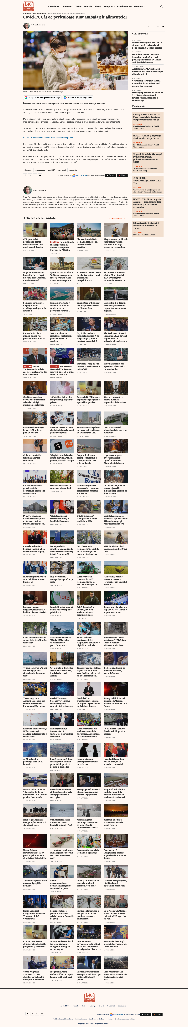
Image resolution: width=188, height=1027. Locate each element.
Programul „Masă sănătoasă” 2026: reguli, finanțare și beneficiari (61, 974)
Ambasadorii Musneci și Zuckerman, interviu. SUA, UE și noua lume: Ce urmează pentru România (61, 370)
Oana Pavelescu (39, 25)
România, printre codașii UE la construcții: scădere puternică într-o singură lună (35, 732)
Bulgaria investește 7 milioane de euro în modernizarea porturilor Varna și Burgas (60, 307)
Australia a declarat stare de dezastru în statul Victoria (113, 822)
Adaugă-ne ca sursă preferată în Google (44, 97)
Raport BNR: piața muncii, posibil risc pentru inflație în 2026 (34, 336)
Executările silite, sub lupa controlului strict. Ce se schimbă (114, 366)
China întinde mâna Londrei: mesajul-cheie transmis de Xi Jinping (34, 549)
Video (78, 6)
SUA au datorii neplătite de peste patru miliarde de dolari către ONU (88, 430)
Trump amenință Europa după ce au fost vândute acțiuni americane (115, 610)
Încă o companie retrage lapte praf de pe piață (61, 579)
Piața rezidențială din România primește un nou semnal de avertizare (87, 243)
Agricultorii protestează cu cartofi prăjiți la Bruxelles (35, 883)
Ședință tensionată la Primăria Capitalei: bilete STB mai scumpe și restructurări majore (116, 520)
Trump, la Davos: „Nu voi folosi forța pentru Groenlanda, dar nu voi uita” (35, 672)
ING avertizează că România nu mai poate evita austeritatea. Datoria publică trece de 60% (35, 520)
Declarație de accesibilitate (125, 1019)
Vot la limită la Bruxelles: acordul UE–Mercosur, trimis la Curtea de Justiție (61, 672)
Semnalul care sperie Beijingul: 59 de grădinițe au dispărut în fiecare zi (34, 307)
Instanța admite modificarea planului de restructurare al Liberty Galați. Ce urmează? (61, 550)
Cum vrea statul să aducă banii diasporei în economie (115, 430)
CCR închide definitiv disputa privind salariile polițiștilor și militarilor (34, 944)
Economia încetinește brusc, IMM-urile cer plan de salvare (33, 430)
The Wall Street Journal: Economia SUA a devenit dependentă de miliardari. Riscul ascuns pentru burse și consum (115, 337)
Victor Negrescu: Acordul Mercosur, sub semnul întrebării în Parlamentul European (34, 702)
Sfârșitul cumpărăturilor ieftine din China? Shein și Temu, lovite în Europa (62, 458)
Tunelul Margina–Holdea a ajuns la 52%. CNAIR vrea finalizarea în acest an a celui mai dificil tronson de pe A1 (88, 672)
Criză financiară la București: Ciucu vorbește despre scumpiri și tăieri (85, 611)
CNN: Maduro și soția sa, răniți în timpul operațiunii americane (115, 883)
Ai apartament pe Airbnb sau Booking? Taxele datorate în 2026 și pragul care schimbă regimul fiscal (116, 243)
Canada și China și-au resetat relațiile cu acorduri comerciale (114, 762)
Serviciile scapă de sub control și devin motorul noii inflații (88, 366)
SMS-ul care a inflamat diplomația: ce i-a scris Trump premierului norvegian (61, 793)
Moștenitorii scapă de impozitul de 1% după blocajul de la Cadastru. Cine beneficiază (34, 276)
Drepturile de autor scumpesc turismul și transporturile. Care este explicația (87, 459)
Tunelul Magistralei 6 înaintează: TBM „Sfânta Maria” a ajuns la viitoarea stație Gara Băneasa (115, 641)
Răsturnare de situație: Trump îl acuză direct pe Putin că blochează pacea (89, 975)
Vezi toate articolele (117, 219)
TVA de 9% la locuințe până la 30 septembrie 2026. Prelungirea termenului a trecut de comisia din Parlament (114, 276)
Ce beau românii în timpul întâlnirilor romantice (32, 458)
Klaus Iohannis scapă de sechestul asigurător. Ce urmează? (35, 640)
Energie (88, 6)
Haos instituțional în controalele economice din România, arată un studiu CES (88, 489)
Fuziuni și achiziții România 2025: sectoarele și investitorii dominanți (61, 732)
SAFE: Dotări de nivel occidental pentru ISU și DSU (115, 549)
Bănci (98, 6)
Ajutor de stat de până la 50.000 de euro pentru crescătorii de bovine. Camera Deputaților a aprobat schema (61, 276)
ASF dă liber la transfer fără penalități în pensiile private (62, 400)
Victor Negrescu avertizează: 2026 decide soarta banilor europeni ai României (33, 975)
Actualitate (53, 6)
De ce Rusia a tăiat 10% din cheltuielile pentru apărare (114, 731)
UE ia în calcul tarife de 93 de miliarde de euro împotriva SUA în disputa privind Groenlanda (35, 793)
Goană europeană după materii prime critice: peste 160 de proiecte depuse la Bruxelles (61, 763)
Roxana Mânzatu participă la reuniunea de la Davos (87, 762)
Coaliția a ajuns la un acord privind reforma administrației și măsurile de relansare (34, 401)
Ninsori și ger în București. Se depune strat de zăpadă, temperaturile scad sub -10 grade (88, 823)
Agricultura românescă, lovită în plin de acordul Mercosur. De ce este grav (61, 854)
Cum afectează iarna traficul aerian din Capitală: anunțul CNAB (61, 822)
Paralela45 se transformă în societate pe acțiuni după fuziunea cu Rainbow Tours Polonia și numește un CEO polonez (88, 702)
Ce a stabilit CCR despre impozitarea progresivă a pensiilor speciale (88, 400)
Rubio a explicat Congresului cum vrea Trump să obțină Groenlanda (34, 915)
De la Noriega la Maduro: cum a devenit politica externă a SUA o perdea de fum (115, 915)
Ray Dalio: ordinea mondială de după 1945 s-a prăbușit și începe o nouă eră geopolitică (88, 337)
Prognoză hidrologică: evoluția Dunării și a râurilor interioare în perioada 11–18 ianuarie (115, 793)
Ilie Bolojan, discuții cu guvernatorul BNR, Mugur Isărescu (114, 670)
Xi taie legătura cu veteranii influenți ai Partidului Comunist (59, 518)
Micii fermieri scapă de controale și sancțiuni (61, 486)
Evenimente (123, 6)
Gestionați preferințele (97, 1019)
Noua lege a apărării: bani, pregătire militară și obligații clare (34, 822)
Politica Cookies (81, 1019)
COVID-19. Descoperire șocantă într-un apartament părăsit (48, 138)
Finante (67, 6)
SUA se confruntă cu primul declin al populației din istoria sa (115, 400)
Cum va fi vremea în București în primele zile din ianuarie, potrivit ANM (115, 975)
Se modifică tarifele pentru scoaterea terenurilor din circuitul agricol (115, 580)
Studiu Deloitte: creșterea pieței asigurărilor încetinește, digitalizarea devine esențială (88, 641)
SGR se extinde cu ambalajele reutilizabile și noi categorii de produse (61, 337)
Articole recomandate (39, 13)
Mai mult (139, 6)
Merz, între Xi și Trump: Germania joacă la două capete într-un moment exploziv (115, 307)
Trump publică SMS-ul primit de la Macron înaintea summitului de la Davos (115, 702)
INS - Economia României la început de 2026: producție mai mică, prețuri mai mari (88, 550)
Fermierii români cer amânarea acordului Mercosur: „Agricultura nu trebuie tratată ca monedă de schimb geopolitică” (88, 732)
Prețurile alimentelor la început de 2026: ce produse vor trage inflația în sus (88, 915)
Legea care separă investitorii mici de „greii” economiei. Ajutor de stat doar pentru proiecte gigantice (113, 459)
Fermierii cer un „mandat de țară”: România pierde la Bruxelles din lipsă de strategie (87, 580)
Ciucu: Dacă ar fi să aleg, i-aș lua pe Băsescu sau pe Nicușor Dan (88, 305)
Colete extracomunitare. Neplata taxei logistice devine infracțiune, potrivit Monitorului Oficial (60, 884)
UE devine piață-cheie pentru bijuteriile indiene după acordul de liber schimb (115, 489)
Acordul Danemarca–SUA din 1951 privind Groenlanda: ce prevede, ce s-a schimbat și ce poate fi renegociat (61, 641)
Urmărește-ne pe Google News (80, 97)
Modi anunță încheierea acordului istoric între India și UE (34, 579)
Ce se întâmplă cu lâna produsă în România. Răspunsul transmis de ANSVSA (62, 246)
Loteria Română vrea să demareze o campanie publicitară (61, 610)
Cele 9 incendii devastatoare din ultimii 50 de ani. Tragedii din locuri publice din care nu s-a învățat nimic (88, 945)
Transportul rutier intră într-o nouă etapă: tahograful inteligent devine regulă (61, 945)
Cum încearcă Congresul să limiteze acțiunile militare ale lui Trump (115, 854)
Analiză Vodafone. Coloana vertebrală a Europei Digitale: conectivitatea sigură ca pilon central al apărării (61, 702)
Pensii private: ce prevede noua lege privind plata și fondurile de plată (62, 915)
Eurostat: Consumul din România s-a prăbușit (88, 851)
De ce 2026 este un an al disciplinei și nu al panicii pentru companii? (62, 430)
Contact (110, 1019)
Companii (108, 6)
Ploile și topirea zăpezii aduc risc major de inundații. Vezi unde (88, 883)
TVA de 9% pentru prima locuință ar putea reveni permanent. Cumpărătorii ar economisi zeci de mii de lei (89, 276)
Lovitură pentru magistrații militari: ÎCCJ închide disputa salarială (35, 610)
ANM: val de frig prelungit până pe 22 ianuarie (33, 762)
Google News (81, 175)
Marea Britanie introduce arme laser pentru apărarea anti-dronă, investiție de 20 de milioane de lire (34, 854)
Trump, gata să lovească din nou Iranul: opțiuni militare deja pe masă (88, 792)
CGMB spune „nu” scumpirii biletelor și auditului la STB (87, 518)
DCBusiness (27, 13)
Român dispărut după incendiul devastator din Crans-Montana (115, 944)
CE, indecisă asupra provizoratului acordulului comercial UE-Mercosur (34, 489)
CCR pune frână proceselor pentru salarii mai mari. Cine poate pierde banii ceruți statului (33, 243)
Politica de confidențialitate (63, 1019)
